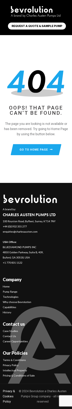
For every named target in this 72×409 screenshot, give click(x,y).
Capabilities (9, 307)
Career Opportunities (15, 341)
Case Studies (10, 331)
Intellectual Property (15, 370)
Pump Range (10, 291)
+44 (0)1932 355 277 (15, 226)
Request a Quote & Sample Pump (37, 26)
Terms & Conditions (14, 360)
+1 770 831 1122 (12, 262)
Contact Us (9, 336)
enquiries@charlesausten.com (20, 231)
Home (6, 286)
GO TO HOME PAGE (34, 149)
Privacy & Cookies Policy (9, 396)
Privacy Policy (10, 365)
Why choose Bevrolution (17, 302)
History (7, 312)
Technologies (10, 296)
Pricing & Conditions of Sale (19, 375)
